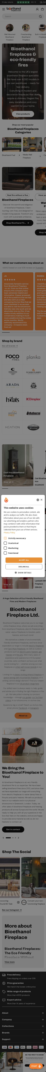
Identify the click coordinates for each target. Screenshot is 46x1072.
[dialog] (23, 536)
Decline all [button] (24, 566)
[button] (23, 572)
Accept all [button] (24, 560)
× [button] (41, 500)
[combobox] (38, 500)
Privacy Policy (9, 532)
